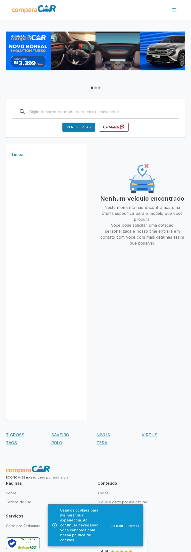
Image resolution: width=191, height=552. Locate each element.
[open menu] (174, 10)
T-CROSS (15, 434)
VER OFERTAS (78, 127)
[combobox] (99, 111)
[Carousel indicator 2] (95, 88)
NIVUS (103, 434)
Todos (102, 493)
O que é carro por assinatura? (122, 502)
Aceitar (117, 526)
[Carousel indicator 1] (92, 88)
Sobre (11, 493)
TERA (102, 442)
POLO (56, 442)
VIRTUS (149, 434)
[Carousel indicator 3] (99, 88)
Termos (133, 526)
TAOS (11, 442)
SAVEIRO (60, 434)
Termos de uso (18, 502)
